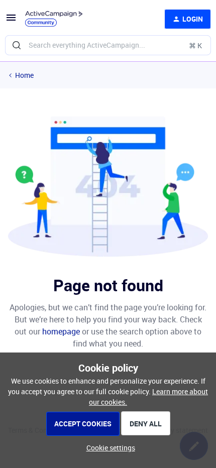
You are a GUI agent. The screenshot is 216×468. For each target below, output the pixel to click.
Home (24, 75)
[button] (11, 21)
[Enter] (16, 45)
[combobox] (108, 45)
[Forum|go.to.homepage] (53, 19)
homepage (61, 331)
